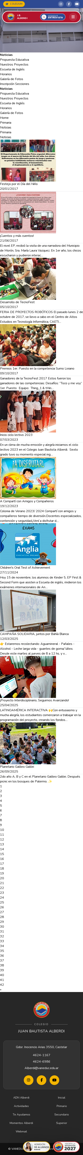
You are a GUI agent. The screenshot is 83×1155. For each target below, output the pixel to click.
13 (2, 844)
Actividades (21, 1106)
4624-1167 (41, 1055)
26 (2, 907)
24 (2, 897)
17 (2, 864)
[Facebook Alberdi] (69, 4)
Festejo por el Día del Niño (19, 184)
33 (2, 941)
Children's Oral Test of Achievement (25, 567)
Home (4, 118)
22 (2, 888)
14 (2, 849)
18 (2, 868)
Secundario (61, 1114)
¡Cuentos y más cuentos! (17, 236)
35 (2, 951)
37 (2, 960)
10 (2, 830)
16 (2, 859)
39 (2, 970)
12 (2, 839)
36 (2, 955)
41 (2, 980)
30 (2, 926)
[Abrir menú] (73, 17)
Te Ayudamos (21, 1114)
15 (2, 854)
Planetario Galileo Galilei (17, 766)
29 (2, 922)
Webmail (21, 1131)
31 (2, 931)
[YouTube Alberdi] (77, 4)
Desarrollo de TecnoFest (17, 302)
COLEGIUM (16, 3)
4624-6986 (41, 1061)
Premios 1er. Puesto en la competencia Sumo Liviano (37, 368)
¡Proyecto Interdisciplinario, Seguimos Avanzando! (34, 700)
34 (2, 946)
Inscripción (7, 84)
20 (2, 878)
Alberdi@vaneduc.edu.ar (41, 1068)
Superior (61, 1123)
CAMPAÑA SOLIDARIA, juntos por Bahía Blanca (34, 634)
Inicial (61, 1098)
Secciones (22, 84)
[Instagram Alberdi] (61, 4)
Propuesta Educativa (14, 59)
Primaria (5, 122)
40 (2, 975)
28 (2, 917)
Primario (62, 1106)
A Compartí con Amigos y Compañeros (27, 501)
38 (2, 965)
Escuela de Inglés (12, 69)
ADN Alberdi (21, 1098)
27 (2, 912)
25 (2, 902)
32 (2, 936)
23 (2, 893)
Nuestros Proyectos (14, 64)
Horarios (6, 74)
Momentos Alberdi (21, 1123)
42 (2, 985)
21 (2, 883)
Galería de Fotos (11, 79)
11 (2, 834)
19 (2, 873)
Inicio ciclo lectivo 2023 (16, 435)
